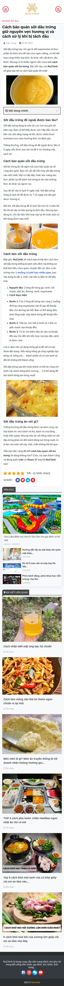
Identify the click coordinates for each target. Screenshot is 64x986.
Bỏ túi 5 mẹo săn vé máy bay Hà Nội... (38, 565)
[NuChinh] (32, 9)
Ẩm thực (15, 21)
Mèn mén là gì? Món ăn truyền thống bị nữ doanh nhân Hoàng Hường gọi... (30, 760)
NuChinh (6, 21)
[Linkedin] (35, 972)
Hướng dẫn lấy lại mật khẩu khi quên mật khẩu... (41, 551)
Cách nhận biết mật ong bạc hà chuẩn (27, 646)
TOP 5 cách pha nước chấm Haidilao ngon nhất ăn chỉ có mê (30, 820)
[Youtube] (40, 972)
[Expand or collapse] (57, 111)
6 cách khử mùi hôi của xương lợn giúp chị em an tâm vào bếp (31, 939)
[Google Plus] (29, 972)
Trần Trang (11, 43)
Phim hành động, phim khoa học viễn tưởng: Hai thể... (41, 577)
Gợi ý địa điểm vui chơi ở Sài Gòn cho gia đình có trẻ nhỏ (32, 538)
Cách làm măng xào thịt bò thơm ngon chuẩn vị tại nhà (27, 701)
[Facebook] (23, 972)
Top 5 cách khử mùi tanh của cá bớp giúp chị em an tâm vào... (29, 879)
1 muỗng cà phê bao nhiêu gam (33, 272)
